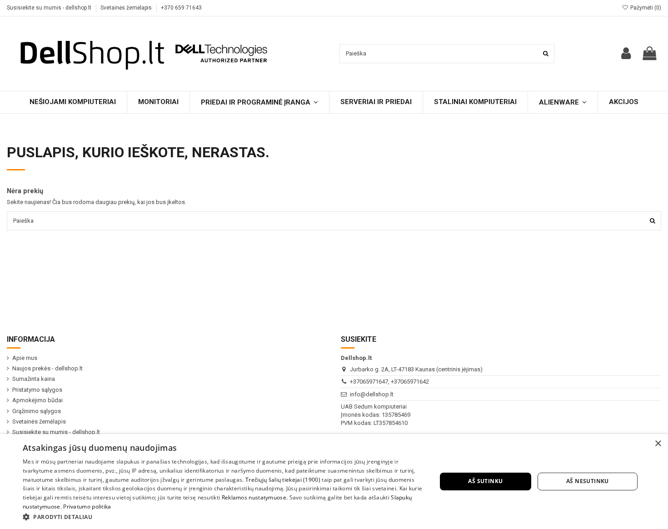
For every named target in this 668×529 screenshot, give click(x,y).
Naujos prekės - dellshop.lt (47, 368)
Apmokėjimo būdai (37, 400)
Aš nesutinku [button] (587, 481)
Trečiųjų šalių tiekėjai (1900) (282, 480)
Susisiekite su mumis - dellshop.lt (50, 8)
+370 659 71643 (181, 8)
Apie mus (24, 357)
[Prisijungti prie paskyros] (626, 53)
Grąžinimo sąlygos (36, 411)
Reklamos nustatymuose (254, 497)
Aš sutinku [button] (485, 481)
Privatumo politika (87, 506)
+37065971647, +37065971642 (389, 381)
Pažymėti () (645, 8)
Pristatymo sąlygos (37, 389)
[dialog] (334, 481)
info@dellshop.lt (372, 394)
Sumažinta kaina (33, 378)
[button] (223, 516)
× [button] (657, 443)
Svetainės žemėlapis (126, 8)
